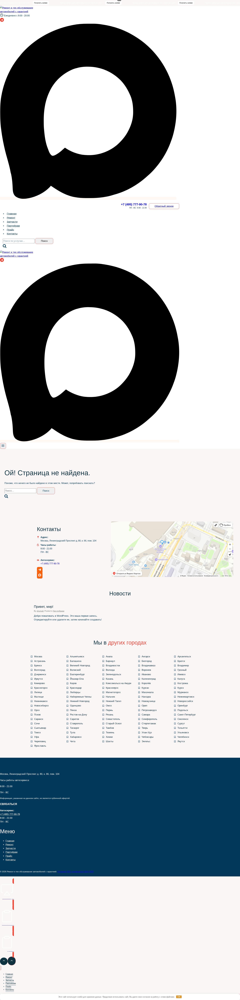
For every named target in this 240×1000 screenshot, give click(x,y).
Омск (109, 705)
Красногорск (40, 688)
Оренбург (183, 705)
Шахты (109, 741)
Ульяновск (183, 732)
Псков (37, 714)
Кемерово (39, 683)
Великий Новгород (80, 665)
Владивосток (113, 665)
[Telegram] (2, 20)
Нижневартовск (186, 696)
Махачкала (147, 692)
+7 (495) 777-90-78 (50, 563)
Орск (36, 710)
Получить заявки (20, 3)
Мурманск (183, 692)
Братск (181, 661)
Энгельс (146, 741)
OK (179, 997)
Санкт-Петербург (187, 714)
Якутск (181, 741)
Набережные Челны (80, 696)
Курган (145, 688)
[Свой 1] (88, 198)
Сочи (37, 723)
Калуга (181, 679)
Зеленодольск (113, 674)
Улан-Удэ (147, 732)
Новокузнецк (148, 701)
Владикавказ (148, 665)
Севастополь (113, 719)
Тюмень (110, 732)
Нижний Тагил (113, 701)
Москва (38, 656)
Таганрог (74, 728)
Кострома (183, 683)
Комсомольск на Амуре (118, 683)
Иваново (146, 674)
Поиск (44, 241)
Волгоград (39, 670)
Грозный (182, 670)
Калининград (149, 679)
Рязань (109, 714)
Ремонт (11, 217)
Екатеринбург (77, 674)
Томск (37, 732)
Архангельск (184, 656)
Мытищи (39, 696)
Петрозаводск (149, 710)
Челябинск (183, 737)
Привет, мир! (43, 606)
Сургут (181, 723)
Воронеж (146, 670)
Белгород (147, 661)
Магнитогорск (113, 692)
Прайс (10, 229)
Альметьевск (77, 656)
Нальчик (110, 696)
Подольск (183, 710)
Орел (144, 705)
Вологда (110, 670)
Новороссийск (185, 701)
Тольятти (183, 728)
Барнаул (110, 661)
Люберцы (75, 692)
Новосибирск (41, 705)
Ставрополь (76, 723)
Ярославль (40, 746)
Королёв (146, 683)
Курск (181, 688)
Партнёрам (13, 225)
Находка (146, 696)
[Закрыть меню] (0, 968)
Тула (72, 732)
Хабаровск (75, 737)
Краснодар (76, 688)
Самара (146, 714)
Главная (12, 213)
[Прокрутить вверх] (4, 961)
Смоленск (183, 719)
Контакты (12, 233)
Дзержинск (40, 674)
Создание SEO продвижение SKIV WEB (75, 871)
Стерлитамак (149, 723)
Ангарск (146, 656)
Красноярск (112, 688)
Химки (109, 737)
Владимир (183, 665)
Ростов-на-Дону (78, 714)
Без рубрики (58, 611)
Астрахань (40, 661)
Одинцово (75, 705)
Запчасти (12, 221)
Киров (73, 683)
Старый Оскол (114, 723)
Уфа (36, 737)
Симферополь (149, 719)
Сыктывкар (40, 728)
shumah (40, 611)
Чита (72, 741)
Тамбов (110, 728)
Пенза (73, 710)
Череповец (40, 741)
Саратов (74, 719)
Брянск (38, 665)
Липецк (38, 692)
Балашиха (75, 661)
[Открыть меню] (3, 446)
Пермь (109, 710)
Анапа (109, 656)
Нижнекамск (40, 701)
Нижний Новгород (79, 701)
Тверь (145, 728)
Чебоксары (147, 737)
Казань (109, 679)
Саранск (38, 719)
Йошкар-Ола (77, 679)
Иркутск (38, 679)
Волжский (75, 670)
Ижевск (181, 674)
